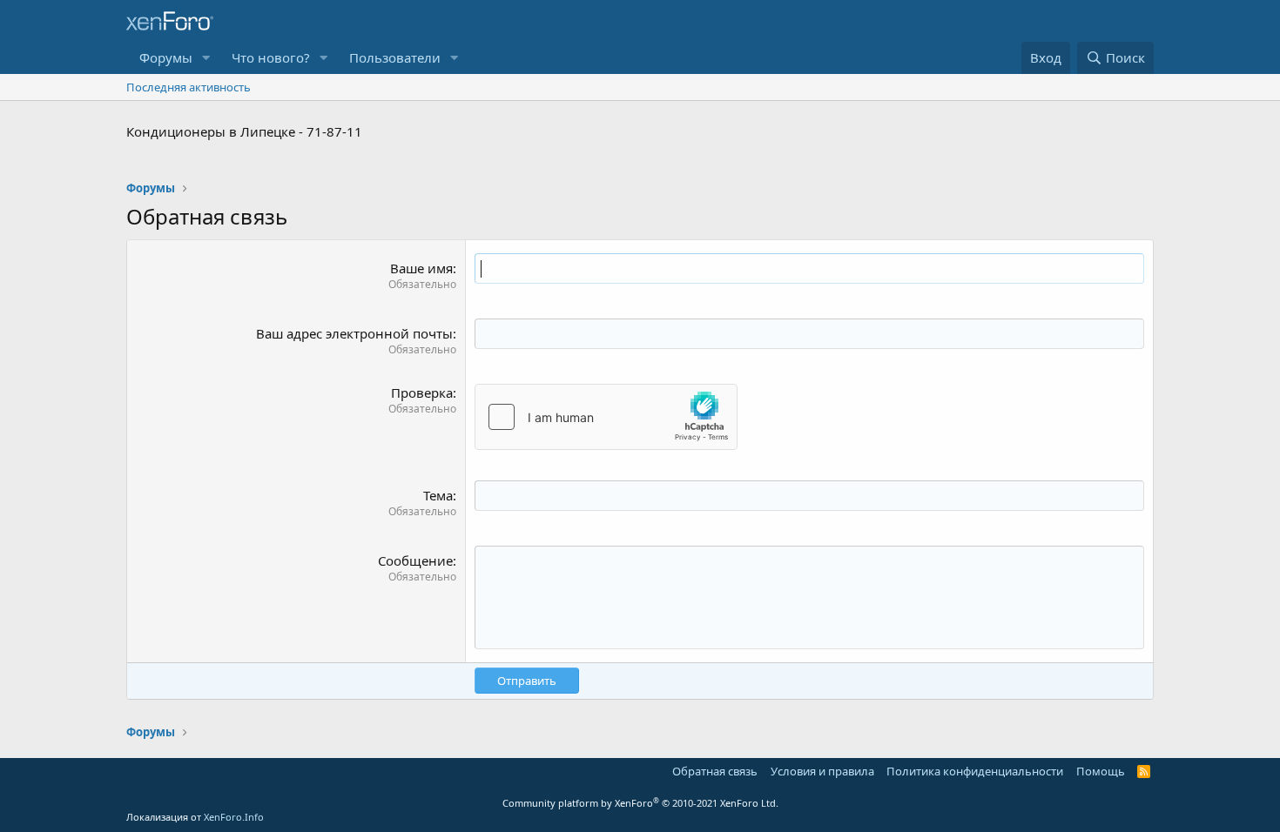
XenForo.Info (234, 816)
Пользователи (395, 57)
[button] (206, 58)
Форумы (165, 57)
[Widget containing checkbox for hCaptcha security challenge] (606, 417)
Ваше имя (421, 268)
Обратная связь (715, 771)
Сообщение (415, 560)
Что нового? (271, 57)
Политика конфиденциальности (974, 771)
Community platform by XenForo (640, 802)
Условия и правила (822, 771)
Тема (438, 495)
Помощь (1100, 771)
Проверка (422, 392)
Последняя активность (188, 87)
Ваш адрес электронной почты (354, 333)
